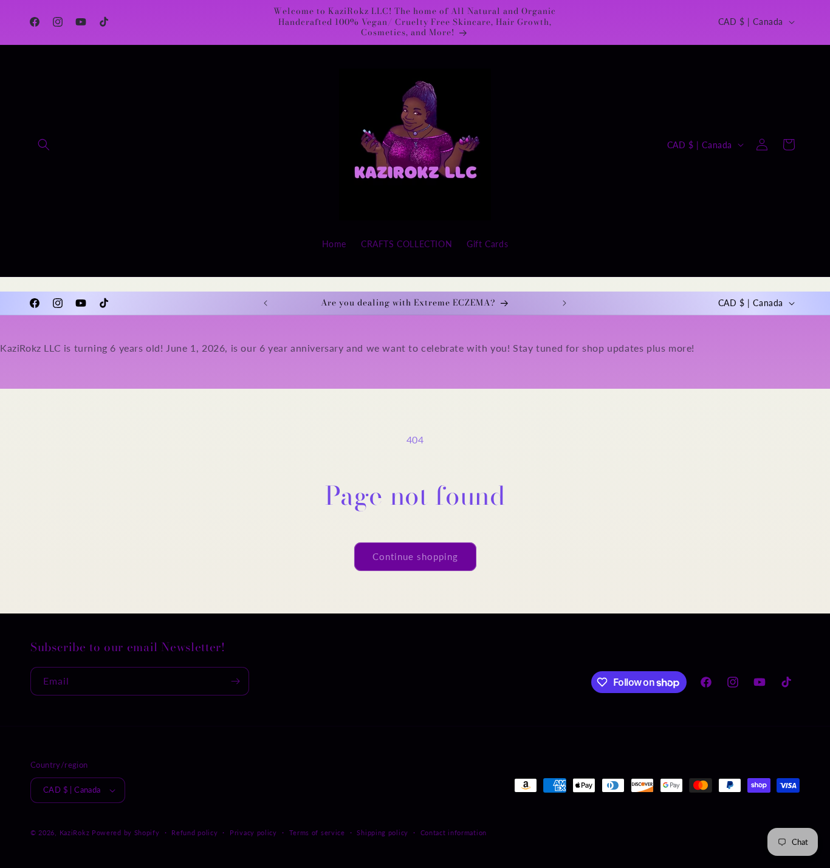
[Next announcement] (564, 303)
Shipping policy (382, 832)
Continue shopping (415, 556)
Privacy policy (253, 832)
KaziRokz (75, 832)
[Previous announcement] (265, 303)
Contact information (453, 832)
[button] (43, 144)
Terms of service (317, 832)
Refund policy (194, 832)
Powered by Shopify (126, 832)
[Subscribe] (235, 681)
